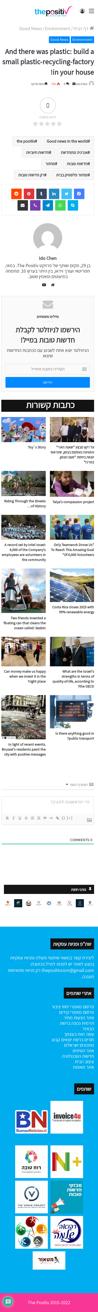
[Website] (51, 285)
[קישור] (57, 818)
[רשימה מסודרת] (32, 818)
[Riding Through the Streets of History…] (23, 483)
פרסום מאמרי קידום (76, 1012)
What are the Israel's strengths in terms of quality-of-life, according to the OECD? (73, 679)
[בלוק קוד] (51, 818)
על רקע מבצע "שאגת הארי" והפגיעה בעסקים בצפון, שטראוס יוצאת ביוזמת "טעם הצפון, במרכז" (72, 454)
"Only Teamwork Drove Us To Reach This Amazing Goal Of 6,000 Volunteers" (72, 549)
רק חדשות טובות (31, 175)
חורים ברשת (83, 1040)
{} (63, 818)
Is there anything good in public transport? (74, 736)
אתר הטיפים (83, 1051)
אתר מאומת (83, 1067)
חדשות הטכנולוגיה (78, 1056)
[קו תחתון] (19, 818)
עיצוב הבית (84, 1061)
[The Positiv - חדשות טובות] (55, 11)
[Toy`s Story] (23, 429)
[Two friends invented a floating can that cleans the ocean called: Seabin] (23, 590)
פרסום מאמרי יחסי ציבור (72, 1007)
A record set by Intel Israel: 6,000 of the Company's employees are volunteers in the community (24, 552)
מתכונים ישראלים (79, 1045)
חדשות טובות (77, 163)
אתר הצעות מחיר (79, 1018)
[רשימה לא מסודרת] (38, 818)
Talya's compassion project (73, 501)
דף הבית (81, 28)
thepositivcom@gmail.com (68, 970)
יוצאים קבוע (61, 1040)
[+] (70, 818)
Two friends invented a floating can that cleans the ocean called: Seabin (25, 623)
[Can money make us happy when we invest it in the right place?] (23, 651)
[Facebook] (79, 194)
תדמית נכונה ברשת (77, 1023)
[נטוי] (13, 818)
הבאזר (88, 1029)
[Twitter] (66, 194)
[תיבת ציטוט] (45, 818)
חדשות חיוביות (37, 152)
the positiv (26, 141)
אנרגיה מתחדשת (74, 152)
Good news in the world (67, 141)
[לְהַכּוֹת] (26, 818)
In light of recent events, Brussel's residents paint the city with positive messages (24, 749)
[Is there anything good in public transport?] (72, 711)
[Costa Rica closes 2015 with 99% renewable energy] (72, 585)
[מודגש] (7, 818)
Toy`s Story (37, 447)
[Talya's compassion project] (72, 484)
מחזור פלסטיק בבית (72, 175)
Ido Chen (82, 84)
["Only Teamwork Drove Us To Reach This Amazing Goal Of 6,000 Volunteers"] (72, 527)
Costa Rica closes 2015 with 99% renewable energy (73, 609)
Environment (57, 28)
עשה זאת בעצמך (79, 1034)
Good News (30, 28)
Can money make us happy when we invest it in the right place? (25, 676)
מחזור (50, 163)
